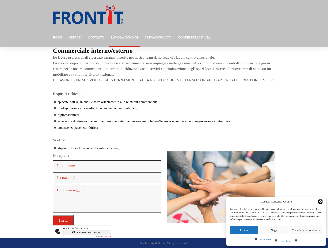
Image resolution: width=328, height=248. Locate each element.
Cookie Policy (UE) (194, 37)
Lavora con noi (124, 37)
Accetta (244, 230)
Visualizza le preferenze (306, 230)
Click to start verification (86, 232)
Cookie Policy (265, 239)
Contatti (96, 37)
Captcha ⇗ (103, 236)
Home (57, 37)
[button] (320, 201)
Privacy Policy (285, 241)
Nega (274, 230)
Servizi (75, 37)
